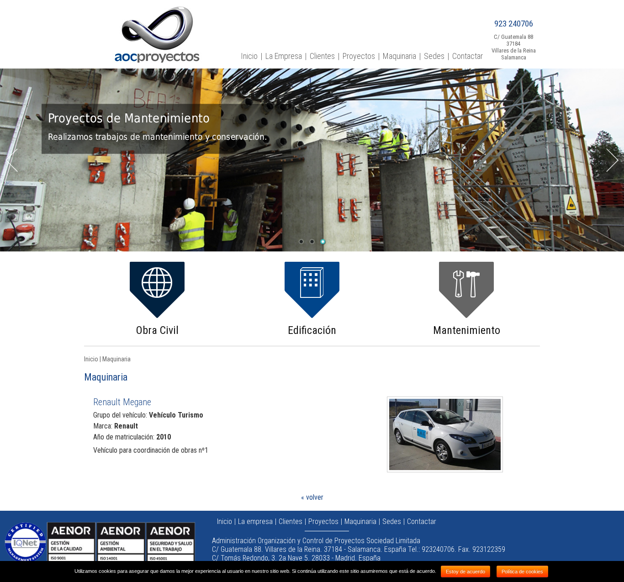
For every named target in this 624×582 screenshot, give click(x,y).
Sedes (434, 56)
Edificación (312, 330)
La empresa (255, 521)
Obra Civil (157, 330)
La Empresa (283, 56)
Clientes (322, 56)
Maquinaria (399, 56)
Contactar (467, 56)
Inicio (249, 56)
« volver (312, 497)
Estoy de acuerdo (465, 571)
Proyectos (359, 56)
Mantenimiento (466, 330)
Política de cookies (522, 571)
